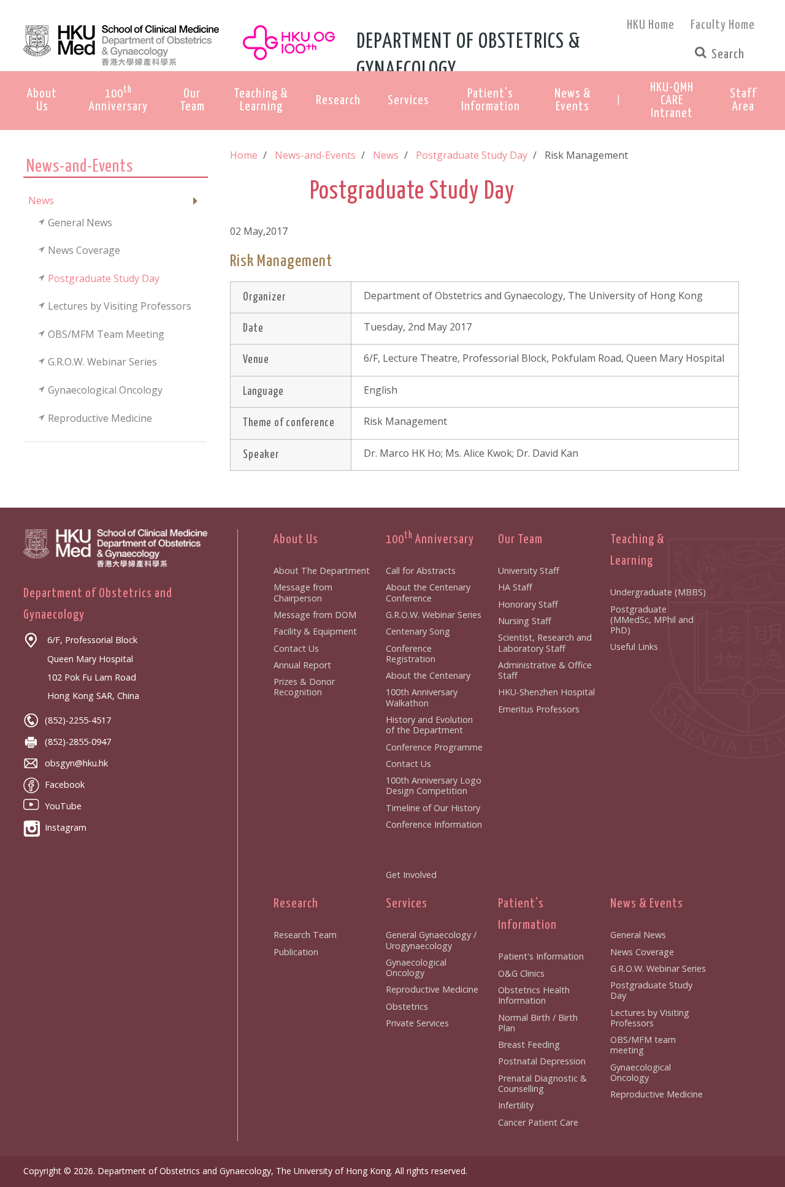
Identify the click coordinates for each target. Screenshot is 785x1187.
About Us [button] (42, 100)
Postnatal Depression (542, 1061)
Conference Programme (434, 747)
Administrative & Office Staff (545, 670)
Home (244, 155)
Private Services (417, 1023)
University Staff (528, 570)
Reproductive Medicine (432, 989)
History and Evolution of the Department (429, 725)
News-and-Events (315, 155)
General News (638, 935)
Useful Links (634, 646)
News (386, 155)
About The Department (322, 570)
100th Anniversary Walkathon (422, 697)
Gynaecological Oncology (416, 967)
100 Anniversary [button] (118, 99)
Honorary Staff (528, 604)
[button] (672, 101)
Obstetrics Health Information (534, 995)
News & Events (646, 904)
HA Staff (515, 587)
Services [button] (408, 100)
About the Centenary (428, 675)
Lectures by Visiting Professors (649, 1018)
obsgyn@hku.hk (76, 763)
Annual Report (302, 665)
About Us (296, 539)
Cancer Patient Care (538, 1122)
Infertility (516, 1105)
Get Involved (411, 874)
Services (406, 904)
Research (296, 904)
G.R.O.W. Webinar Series (433, 614)
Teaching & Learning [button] (261, 100)
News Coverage (642, 952)
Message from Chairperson (303, 592)
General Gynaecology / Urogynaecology (431, 940)
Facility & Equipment (315, 631)
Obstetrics (407, 1006)
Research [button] (338, 100)
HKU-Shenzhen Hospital (546, 692)
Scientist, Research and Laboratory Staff (545, 643)
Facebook (65, 784)
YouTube (63, 806)
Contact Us (296, 648)
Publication (296, 952)
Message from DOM (315, 614)
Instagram (65, 827)
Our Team (520, 539)
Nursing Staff (524, 621)
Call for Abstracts (421, 570)
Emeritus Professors (539, 709)
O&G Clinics (521, 973)
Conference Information (434, 824)
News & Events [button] (572, 100)
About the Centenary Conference (428, 592)
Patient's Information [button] (490, 100)
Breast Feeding (529, 1044)
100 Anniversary (430, 539)
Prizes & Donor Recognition (304, 687)
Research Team (305, 935)
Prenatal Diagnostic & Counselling (542, 1083)
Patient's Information (541, 956)
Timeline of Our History (433, 808)
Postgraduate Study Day (471, 155)
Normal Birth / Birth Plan (538, 1023)
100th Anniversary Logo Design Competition (433, 785)
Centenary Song (418, 631)
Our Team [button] (192, 100)
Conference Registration (410, 654)
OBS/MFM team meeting (643, 1045)
